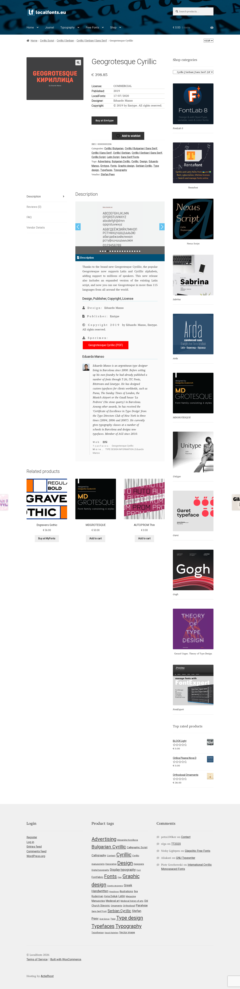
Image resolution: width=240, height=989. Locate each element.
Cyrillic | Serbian (65, 40)
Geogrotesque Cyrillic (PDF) (105, 345)
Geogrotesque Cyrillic (123, 445)
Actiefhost (47, 976)
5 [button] (110, 251)
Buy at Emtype (104, 120)
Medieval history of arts (132, 901)
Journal (49, 27)
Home (30, 27)
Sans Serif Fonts (130, 157)
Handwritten (100, 891)
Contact (185, 837)
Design (143, 161)
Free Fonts (92, 27)
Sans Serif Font (99, 911)
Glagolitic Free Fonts (197, 851)
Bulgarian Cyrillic (121, 161)
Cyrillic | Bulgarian (114, 148)
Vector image (127, 932)
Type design (129, 918)
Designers (139, 864)
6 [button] (112, 251)
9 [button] (120, 251)
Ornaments (116, 905)
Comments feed (36, 851)
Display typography (123, 869)
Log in (30, 842)
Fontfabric (97, 877)
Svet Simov (104, 919)
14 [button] (132, 251)
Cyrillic (134, 161)
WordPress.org (36, 856)
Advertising (104, 161)
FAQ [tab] (29, 217)
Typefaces (106, 170)
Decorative (110, 864)
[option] (120, 227)
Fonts (114, 165)
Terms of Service (37, 959)
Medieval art (113, 900)
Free (120, 877)
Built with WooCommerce (65, 959)
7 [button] (115, 251)
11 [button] (125, 251)
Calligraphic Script (137, 847)
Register (32, 837)
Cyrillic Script (47, 40)
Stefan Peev (108, 174)
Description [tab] (34, 196)
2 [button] (103, 251)
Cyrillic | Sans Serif (102, 152)
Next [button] (162, 226)
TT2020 (176, 843)
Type (113, 919)
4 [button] (108, 251)
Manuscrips (98, 900)
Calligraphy (99, 855)
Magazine (131, 896)
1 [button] (100, 251)
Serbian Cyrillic (144, 165)
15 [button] (135, 251)
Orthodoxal (129, 905)
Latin (121, 896)
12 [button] (127, 251)
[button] (78, 62)
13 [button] (130, 251)
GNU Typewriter (185, 858)
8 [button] (117, 251)
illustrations (126, 891)
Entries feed (34, 846)
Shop (113, 27)
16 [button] (137, 251)
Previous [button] (78, 226)
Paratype (142, 905)
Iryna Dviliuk (111, 896)
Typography (67, 27)
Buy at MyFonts (46, 538)
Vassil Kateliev (111, 932)
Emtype (104, 165)
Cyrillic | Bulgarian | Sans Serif (141, 148)
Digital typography (100, 870)
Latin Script (113, 157)
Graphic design (126, 165)
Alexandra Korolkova (127, 840)
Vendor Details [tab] (36, 227)
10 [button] (122, 251)
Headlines (114, 891)
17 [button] (140, 251)
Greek (128, 885)
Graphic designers (115, 886)
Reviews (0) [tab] (34, 207)
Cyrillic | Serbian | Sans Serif (92, 40)
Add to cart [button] (95, 538)
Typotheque (98, 932)
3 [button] (105, 251)
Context (111, 855)
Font (139, 870)
